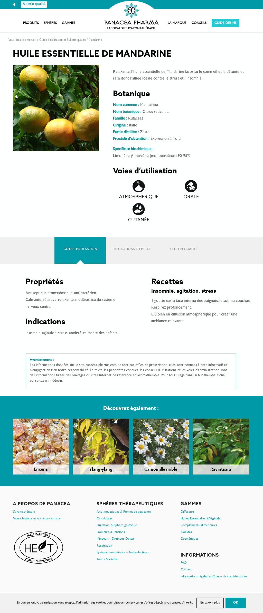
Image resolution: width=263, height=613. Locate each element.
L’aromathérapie (24, 512)
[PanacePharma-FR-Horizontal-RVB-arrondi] (131, 15)
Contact (186, 569)
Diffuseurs (187, 512)
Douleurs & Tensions (111, 532)
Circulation (104, 518)
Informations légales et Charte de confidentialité (214, 576)
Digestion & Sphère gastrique (117, 525)
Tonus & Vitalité (107, 559)
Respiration (104, 546)
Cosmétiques (189, 539)
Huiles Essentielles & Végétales (201, 518)
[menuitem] (31, 23)
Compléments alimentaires (199, 525)
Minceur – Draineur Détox (115, 539)
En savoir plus (210, 603)
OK (235, 603)
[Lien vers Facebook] (14, 4)
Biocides (186, 532)
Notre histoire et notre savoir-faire (36, 518)
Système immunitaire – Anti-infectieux (123, 552)
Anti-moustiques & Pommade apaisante (124, 512)
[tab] (80, 250)
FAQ (184, 563)
